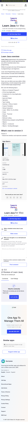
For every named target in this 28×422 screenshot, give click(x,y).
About (3, 376)
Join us (24, 1)
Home (2, 14)
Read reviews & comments (7, 46)
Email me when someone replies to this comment (14, 260)
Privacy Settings (5, 399)
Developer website (8, 52)
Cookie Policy (5, 403)
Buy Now (15, 38)
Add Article (4, 388)
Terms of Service (5, 392)
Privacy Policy (5, 395)
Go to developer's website (10, 188)
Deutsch (8, 372)
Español (13, 372)
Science (14, 14)
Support (3, 411)
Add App (3, 380)
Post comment (14, 264)
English (3, 372)
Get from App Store (15, 34)
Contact (3, 407)
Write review (14, 233)
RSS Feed (3, 415)
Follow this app (7, 50)
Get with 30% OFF (14, 331)
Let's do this (14, 297)
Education (8, 14)
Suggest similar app (14, 352)
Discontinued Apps (6, 384)
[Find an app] (6, 5)
